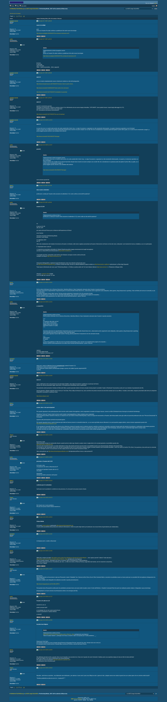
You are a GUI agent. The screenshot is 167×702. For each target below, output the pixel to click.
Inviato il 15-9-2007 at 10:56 (45, 358)
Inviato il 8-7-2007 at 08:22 (45, 39)
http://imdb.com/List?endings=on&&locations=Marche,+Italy (52, 559)
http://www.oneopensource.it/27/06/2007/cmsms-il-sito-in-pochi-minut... (55, 84)
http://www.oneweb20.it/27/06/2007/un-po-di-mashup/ (51, 114)
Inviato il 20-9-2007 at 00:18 (45, 667)
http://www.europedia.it (65, 250)
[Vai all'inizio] (156, 694)
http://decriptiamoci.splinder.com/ (61, 659)
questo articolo (46, 525)
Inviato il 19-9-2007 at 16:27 (45, 568)
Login (155, 3)
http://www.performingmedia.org (46, 264)
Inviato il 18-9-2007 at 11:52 (45, 533)
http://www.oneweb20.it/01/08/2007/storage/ (48, 136)
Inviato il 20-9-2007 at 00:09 (45, 649)
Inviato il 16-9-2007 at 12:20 (45, 403)
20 (24, 16)
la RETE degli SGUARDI (31, 8)
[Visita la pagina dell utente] (43, 70)
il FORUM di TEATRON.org (17, 8)
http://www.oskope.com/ (43, 396)
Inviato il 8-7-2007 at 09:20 (45, 97)
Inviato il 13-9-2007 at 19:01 (45, 282)
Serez (11, 282)
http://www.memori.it (102, 267)
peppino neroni (14, 21)
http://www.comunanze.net (54, 256)
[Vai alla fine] (155, 9)
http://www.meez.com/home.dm (45, 444)
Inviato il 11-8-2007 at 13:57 (45, 144)
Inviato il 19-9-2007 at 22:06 (45, 620)
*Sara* (11, 435)
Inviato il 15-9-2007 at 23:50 (45, 375)
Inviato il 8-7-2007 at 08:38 (45, 72)
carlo (11, 39)
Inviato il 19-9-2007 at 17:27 (45, 596)
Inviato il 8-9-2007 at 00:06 (45, 202)
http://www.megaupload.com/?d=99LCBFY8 (48, 584)
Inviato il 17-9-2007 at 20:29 (45, 480)
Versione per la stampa (15, 13)
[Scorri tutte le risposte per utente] (43, 36)
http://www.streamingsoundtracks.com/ (47, 423)
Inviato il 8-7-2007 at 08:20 (45, 21)
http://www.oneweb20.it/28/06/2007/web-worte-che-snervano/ (53, 88)
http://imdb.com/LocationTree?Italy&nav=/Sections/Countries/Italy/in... (69, 557)
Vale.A (11, 185)
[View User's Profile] (39, 36)
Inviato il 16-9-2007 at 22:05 (45, 434)
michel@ (12, 358)
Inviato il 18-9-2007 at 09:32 (45, 517)
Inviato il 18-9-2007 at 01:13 (45, 497)
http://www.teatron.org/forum (102, 264)
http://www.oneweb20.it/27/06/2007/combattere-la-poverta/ (52, 92)
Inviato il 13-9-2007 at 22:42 (45, 301)
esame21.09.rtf (45, 274)
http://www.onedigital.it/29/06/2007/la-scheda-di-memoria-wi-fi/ (53, 33)
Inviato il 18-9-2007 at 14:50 (45, 550)
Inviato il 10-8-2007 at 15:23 (45, 120)
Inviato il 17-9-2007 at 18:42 (45, 457)
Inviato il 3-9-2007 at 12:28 (45, 185)
